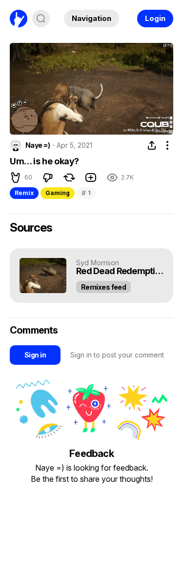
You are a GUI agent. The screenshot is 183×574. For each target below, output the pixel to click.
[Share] (152, 145)
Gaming (57, 193)
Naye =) (37, 145)
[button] (24, 123)
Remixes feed (103, 287)
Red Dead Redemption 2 (119, 271)
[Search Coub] (41, 18)
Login (155, 18)
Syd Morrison (97, 262)
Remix (24, 193)
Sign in (35, 355)
